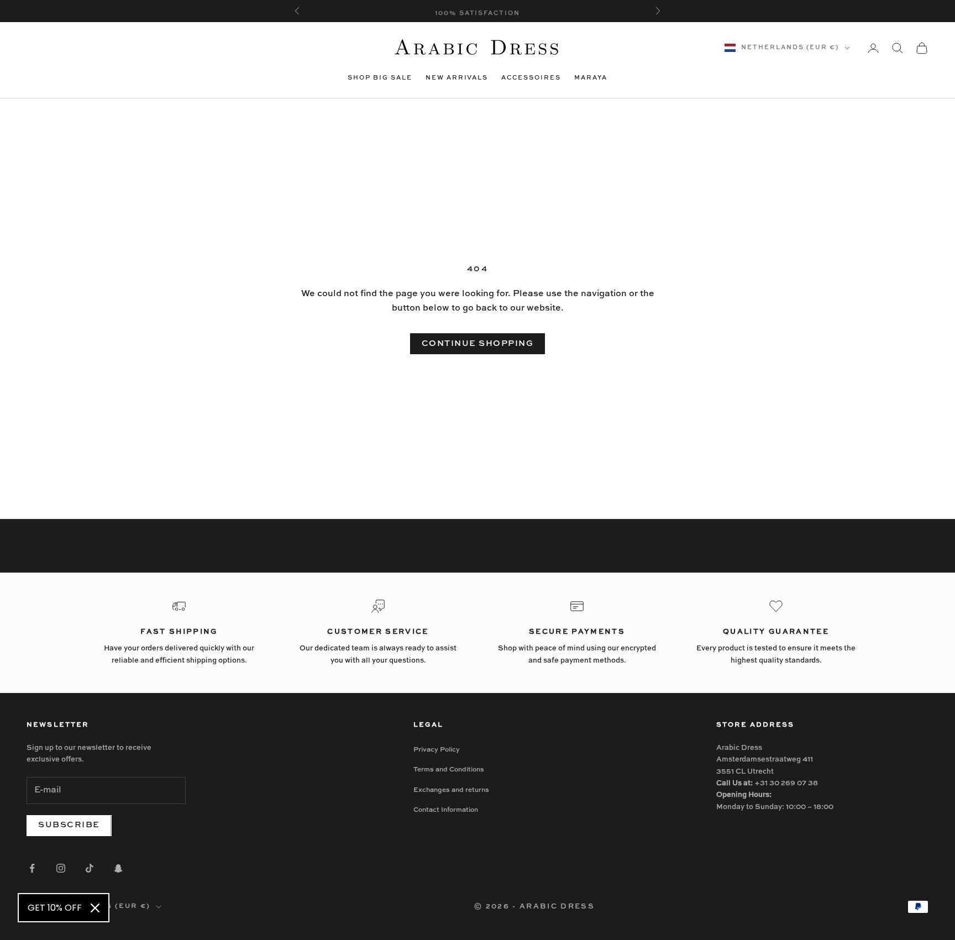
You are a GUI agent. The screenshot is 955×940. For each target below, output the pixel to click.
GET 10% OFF (55, 907)
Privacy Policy (436, 750)
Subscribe (69, 825)
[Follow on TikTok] (89, 868)
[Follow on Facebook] (32, 868)
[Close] (95, 908)
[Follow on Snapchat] (118, 868)
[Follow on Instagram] (60, 868)
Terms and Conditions (448, 769)
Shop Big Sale (380, 78)
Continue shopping (478, 343)
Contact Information (445, 810)
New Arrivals (457, 78)
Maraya (590, 78)
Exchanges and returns (451, 790)
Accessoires (531, 78)
